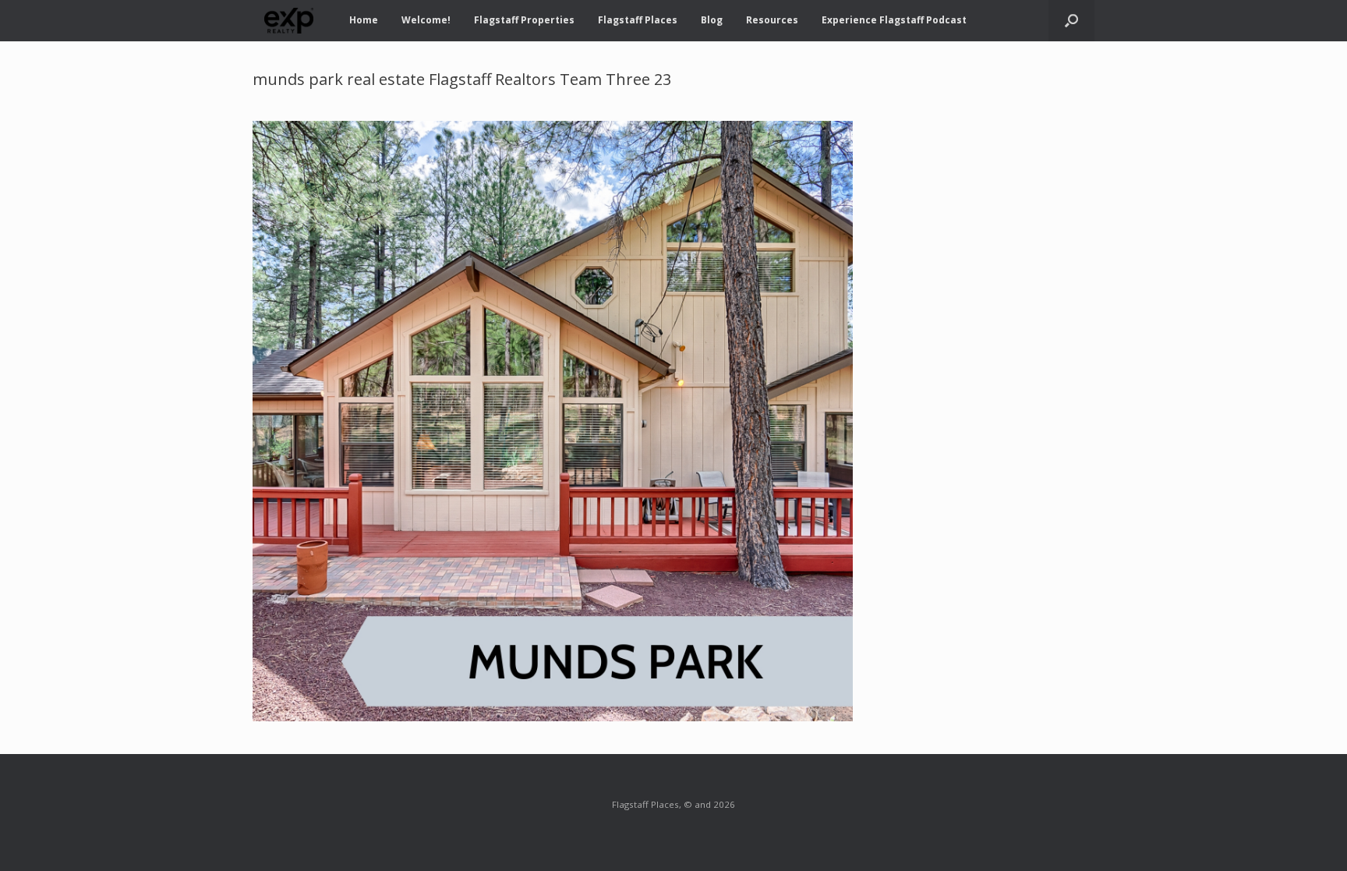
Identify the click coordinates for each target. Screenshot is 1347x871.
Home (363, 20)
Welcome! (426, 20)
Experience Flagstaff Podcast (894, 20)
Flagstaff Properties (524, 20)
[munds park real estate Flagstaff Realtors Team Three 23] (553, 716)
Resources (772, 20)
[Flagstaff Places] (289, 20)
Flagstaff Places (637, 20)
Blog (712, 20)
